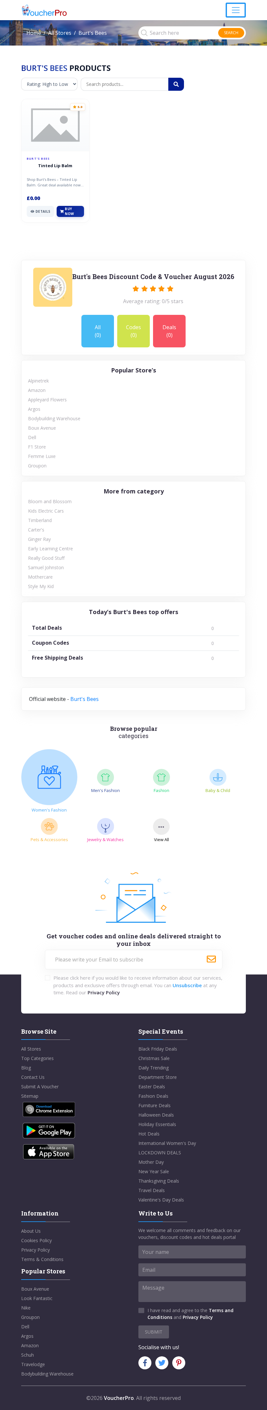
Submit (153, 1332)
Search (231, 32)
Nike (26, 1308)
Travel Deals (151, 1190)
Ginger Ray (39, 539)
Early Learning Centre (50, 548)
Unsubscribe (187, 985)
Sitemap (29, 1096)
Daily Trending (153, 1068)
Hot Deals (149, 1134)
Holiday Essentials (157, 1124)
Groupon (37, 466)
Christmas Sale (154, 1058)
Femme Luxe (42, 456)
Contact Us (33, 1077)
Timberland (40, 520)
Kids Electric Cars (46, 511)
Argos (34, 409)
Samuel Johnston (46, 567)
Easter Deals (151, 1086)
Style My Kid (41, 586)
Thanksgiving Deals (158, 1181)
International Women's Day (167, 1143)
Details (42, 211)
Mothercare (40, 577)
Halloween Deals (156, 1115)
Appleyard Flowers (47, 399)
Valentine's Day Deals (161, 1200)
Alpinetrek (38, 381)
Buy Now (69, 211)
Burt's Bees (84, 699)
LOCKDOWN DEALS (159, 1152)
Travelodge (33, 1364)
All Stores (59, 32)
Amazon (37, 390)
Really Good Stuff (46, 558)
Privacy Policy (104, 992)
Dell (32, 437)
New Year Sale (153, 1171)
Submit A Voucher (40, 1086)
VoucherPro (119, 1398)
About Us (31, 1231)
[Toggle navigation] (236, 10)
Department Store (157, 1077)
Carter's (36, 530)
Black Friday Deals (157, 1049)
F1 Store (37, 447)
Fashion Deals (153, 1096)
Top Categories (37, 1058)
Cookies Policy (36, 1240)
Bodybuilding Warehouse (54, 418)
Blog (26, 1068)
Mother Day (151, 1162)
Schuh (27, 1355)
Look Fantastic (36, 1298)
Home (33, 32)
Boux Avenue (42, 428)
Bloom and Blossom (50, 501)
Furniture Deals (154, 1105)
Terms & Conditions (42, 1259)
